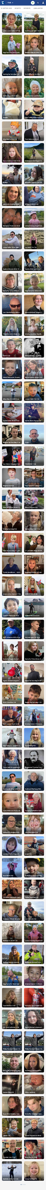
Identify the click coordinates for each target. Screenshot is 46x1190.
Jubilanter (38, 8)
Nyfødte (27, 8)
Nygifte (18, 8)
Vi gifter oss (6, 8)
